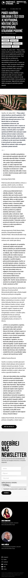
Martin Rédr (14, 40)
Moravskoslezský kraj (8, 37)
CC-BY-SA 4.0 (10, 572)
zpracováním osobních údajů (18, 489)
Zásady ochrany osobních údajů (7, 576)
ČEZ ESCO (15, 46)
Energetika (5, 40)
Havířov (19, 37)
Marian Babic (17, 43)
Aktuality (3, 9)
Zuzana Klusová (7, 43)
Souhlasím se (15, 489)
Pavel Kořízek (6, 46)
